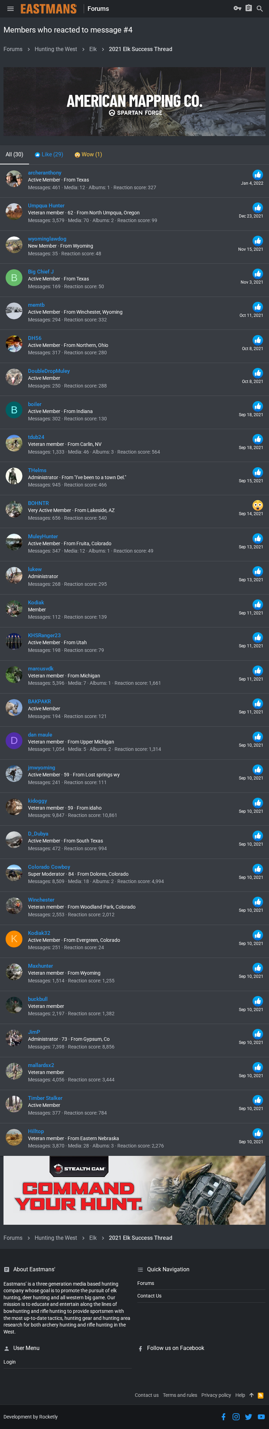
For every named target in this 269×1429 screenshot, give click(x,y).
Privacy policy (216, 1395)
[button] (11, 9)
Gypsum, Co (96, 1039)
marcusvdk (41, 669)
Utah (81, 642)
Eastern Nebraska (99, 1138)
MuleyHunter (43, 536)
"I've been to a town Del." (100, 477)
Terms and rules (180, 1395)
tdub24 (36, 437)
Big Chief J (41, 272)
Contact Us (149, 1296)
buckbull (38, 999)
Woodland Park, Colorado (108, 907)
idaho (95, 808)
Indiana (84, 411)
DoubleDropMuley (49, 371)
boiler (34, 404)
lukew (35, 569)
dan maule (40, 735)
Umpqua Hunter (46, 205)
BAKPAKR (39, 701)
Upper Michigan (97, 742)
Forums (145, 1283)
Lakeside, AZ (101, 510)
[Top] (251, 1395)
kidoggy (37, 801)
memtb (36, 305)
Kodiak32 (39, 933)
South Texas (89, 841)
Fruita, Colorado (93, 543)
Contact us (147, 1395)
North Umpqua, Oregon (114, 212)
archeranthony (44, 173)
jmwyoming (41, 768)
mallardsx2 (41, 1065)
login (10, 1362)
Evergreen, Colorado (98, 940)
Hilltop (36, 1131)
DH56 (35, 338)
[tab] (49, 154)
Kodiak (36, 602)
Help (240, 1395)
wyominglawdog (47, 239)
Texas (82, 180)
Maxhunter (40, 966)
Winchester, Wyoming (99, 312)
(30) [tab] (14, 154)
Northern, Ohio (92, 345)
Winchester (41, 900)
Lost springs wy (102, 774)
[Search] (259, 8)
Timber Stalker (45, 1098)
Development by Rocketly (31, 1417)
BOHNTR (38, 503)
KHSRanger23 (44, 635)
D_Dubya (38, 834)
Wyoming (83, 246)
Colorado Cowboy (49, 867)
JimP (34, 1032)
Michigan (90, 675)
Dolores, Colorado (109, 874)
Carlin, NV (91, 444)
